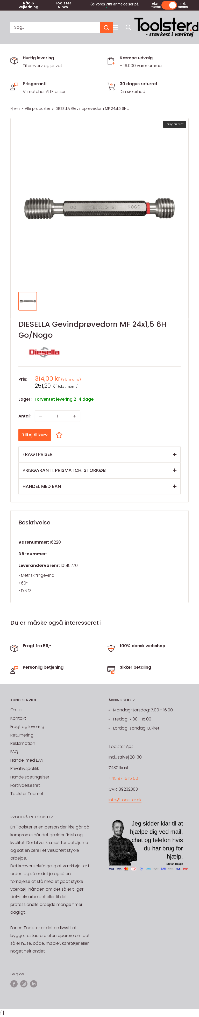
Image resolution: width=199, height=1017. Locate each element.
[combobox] (55, 27)
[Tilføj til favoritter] (60, 435)
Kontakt (18, 718)
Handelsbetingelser (29, 777)
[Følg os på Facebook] (14, 983)
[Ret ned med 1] (40, 416)
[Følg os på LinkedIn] (33, 983)
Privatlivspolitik (24, 768)
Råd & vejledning (28, 5)
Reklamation (22, 743)
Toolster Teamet (27, 794)
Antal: (24, 416)
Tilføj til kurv (35, 435)
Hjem (15, 108)
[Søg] (106, 27)
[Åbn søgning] (128, 27)
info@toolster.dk (125, 800)
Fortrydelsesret (25, 785)
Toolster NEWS (63, 5)
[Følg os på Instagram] (23, 983)
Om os (17, 710)
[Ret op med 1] (74, 416)
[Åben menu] (115, 27)
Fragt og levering (27, 727)
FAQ (14, 752)
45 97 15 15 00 (124, 778)
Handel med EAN (26, 760)
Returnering (21, 735)
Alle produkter (37, 108)
